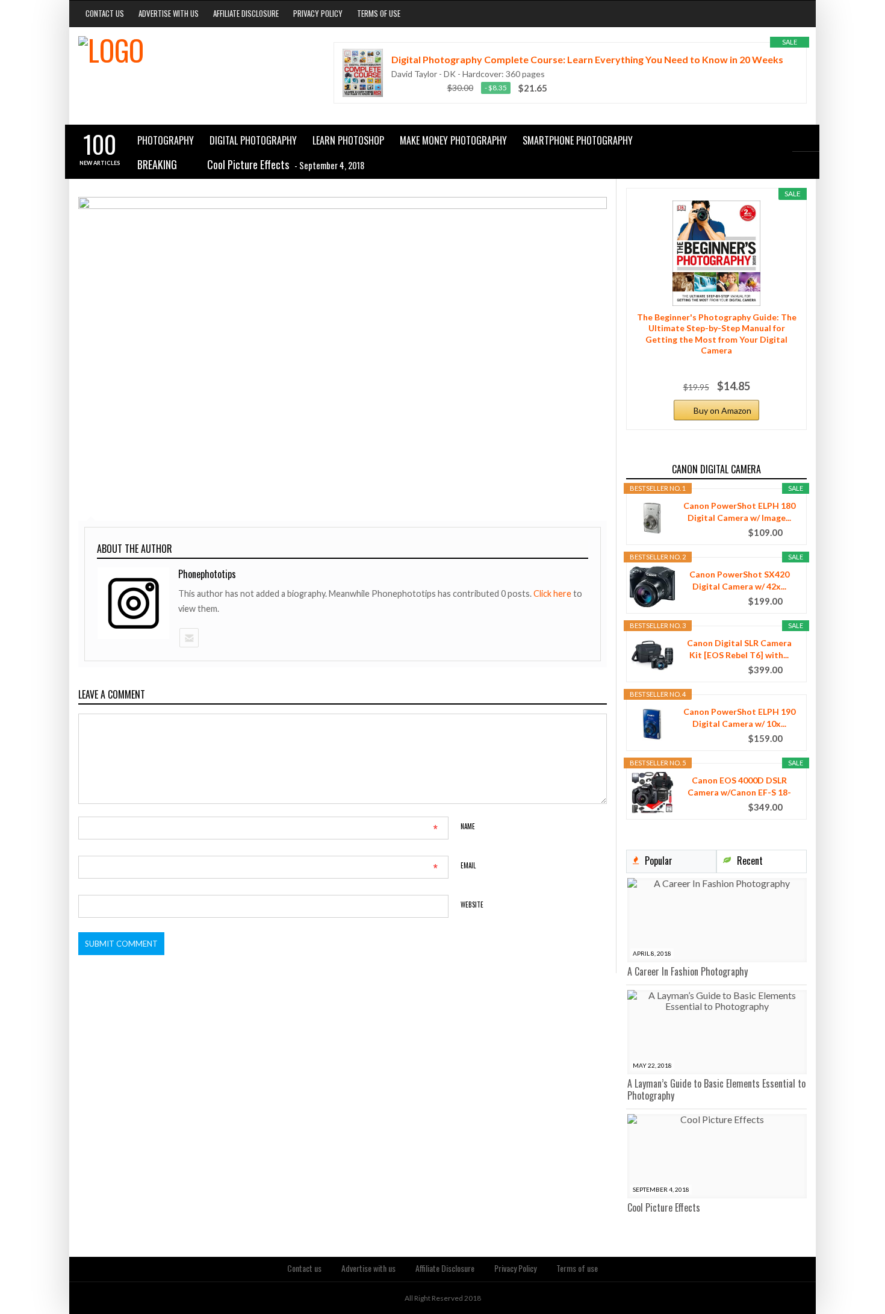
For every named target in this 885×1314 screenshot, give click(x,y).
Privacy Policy (318, 13)
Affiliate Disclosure (246, 13)
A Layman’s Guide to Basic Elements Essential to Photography (716, 1089)
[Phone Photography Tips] (185, 63)
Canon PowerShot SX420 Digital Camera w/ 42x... (739, 580)
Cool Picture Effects (663, 1207)
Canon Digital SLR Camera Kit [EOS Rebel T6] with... (739, 649)
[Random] (805, 165)
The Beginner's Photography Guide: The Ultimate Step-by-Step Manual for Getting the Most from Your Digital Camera (716, 333)
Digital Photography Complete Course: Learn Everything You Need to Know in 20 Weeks (587, 59)
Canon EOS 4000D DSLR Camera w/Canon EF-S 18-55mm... (739, 787)
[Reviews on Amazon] (415, 88)
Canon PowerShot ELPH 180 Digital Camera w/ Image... (739, 511)
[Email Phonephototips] (188, 637)
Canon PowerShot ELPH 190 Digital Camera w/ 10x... (739, 717)
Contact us (104, 13)
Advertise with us (168, 13)
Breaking (157, 164)
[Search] (805, 138)
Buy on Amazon (722, 410)
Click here (553, 593)
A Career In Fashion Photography (687, 971)
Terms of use (378, 13)
